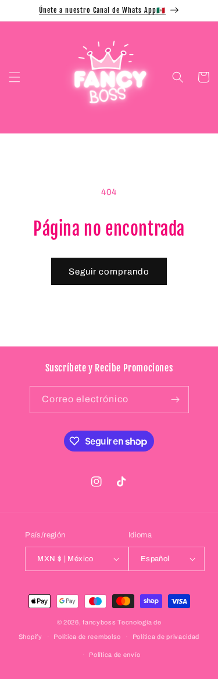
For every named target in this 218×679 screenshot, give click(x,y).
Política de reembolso (87, 636)
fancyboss (99, 622)
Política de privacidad (166, 636)
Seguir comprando (109, 271)
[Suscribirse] (175, 399)
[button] (14, 77)
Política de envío (114, 654)
